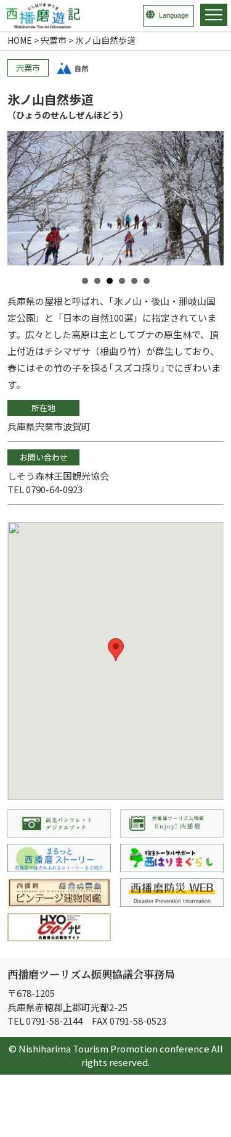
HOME (19, 40)
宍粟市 (54, 40)
